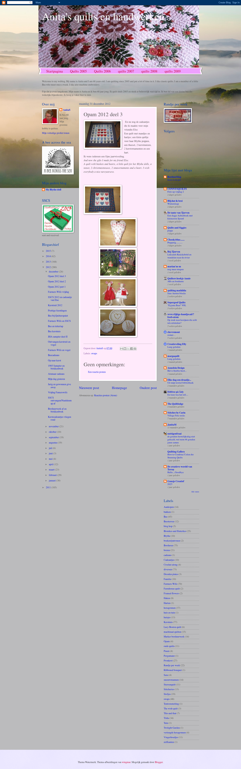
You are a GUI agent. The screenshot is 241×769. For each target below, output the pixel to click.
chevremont (173, 332)
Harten (167, 603)
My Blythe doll (53, 189)
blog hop (168, 526)
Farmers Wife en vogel (59, 350)
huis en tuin (169, 612)
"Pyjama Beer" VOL (176, 305)
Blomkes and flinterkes (175, 531)
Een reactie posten (97, 371)
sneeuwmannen (171, 679)
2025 (169, 484)
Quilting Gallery (176, 451)
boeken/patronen (172, 540)
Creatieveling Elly (176, 344)
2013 (48, 261)
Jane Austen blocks (176, 293)
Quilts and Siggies (176, 227)
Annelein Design (176, 368)
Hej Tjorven (173, 251)
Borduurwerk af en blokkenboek (57, 410)
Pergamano (169, 655)
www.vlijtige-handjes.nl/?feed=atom (180, 315)
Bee (165, 516)
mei (51, 458)
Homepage (119, 387)
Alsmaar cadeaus (56, 373)
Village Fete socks (176, 415)
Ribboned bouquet (173, 670)
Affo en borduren (175, 281)
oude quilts (169, 646)
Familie (167, 579)
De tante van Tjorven (178, 212)
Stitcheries (169, 689)
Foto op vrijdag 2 (175, 191)
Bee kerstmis (54, 331)
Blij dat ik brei (175, 201)
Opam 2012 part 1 (57, 286)
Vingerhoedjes (171, 737)
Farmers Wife (170, 583)
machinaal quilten (172, 631)
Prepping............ (174, 242)
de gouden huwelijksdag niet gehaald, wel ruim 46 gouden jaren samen (181, 439)
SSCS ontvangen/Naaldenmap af (60, 400)
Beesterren (169, 521)
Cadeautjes (169, 559)
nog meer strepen (175, 269)
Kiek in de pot (174, 179)
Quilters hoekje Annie (179, 278)
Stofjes (167, 694)
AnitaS (66, 110)
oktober (53, 431)
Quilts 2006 (102, 71)
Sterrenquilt (170, 684)
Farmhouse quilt (172, 588)
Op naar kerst (54, 360)
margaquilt (173, 356)
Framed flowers (171, 593)
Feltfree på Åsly (175, 392)
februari (53, 475)
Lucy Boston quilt (172, 627)
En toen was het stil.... (177, 394)
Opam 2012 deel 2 (57, 281)
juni (51, 453)
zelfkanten (169, 742)
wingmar (126, 762)
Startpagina (54, 71)
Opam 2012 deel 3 (57, 276)
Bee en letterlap (55, 326)
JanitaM (171, 424)
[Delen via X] (128, 348)
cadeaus (167, 555)
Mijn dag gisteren (56, 379)
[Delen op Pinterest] (135, 348)
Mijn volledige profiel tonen (55, 133)
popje (170, 230)
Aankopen (169, 507)
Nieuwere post (89, 387)
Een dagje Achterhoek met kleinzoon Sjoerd (180, 217)
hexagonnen (170, 607)
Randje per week (172, 665)
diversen (168, 569)
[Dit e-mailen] (121, 348)
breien (167, 550)
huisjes (167, 617)
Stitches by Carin (176, 412)
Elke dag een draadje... (179, 380)
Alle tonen (195, 491)
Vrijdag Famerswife (57, 392)
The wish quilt (171, 708)
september (54, 437)
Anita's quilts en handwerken (103, 16)
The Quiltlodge (175, 404)
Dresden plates (171, 574)
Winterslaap (173, 203)
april (51, 464)
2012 (48, 267)
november (54, 426)
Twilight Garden (172, 727)
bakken (167, 511)
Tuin (166, 723)
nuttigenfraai (174, 433)
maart (52, 469)
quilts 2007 (126, 71)
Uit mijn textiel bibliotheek (180, 382)
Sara (166, 675)
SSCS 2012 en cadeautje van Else (60, 298)
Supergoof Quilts (176, 302)
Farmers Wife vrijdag (58, 291)
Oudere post (148, 387)
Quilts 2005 (78, 71)
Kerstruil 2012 (55, 305)
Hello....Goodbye (175, 472)
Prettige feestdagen (57, 310)
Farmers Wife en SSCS (59, 321)
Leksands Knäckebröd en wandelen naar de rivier (179, 256)
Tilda (166, 718)
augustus (53, 442)
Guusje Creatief (175, 481)
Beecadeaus (53, 355)
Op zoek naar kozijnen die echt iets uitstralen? (182, 321)
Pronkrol (168, 660)
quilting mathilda (176, 290)
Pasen (166, 651)
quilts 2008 (149, 71)
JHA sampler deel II (58, 336)
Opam (167, 641)
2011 (48, 487)
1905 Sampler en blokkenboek (56, 367)
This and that (170, 713)
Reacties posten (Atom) (105, 395)
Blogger (159, 762)
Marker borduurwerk (174, 636)
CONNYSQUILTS (177, 189)
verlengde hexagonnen (175, 732)
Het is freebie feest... (176, 370)
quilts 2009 (173, 71)
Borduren (168, 545)
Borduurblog (174, 177)
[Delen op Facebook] (131, 348)
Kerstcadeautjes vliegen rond (59, 418)
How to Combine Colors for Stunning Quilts (180, 456)
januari (52, 480)
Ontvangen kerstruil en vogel (59, 343)
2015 (48, 251)
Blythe (167, 535)
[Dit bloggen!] (125, 348)
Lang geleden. (174, 358)
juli (51, 448)
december (54, 271)
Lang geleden (173, 346)
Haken (167, 598)
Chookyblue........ (176, 239)
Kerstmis (168, 622)
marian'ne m (174, 266)
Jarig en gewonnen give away (59, 385)
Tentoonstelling (171, 703)
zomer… (171, 334)
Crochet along (170, 564)
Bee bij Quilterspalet (58, 315)
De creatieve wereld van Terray (179, 468)
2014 (48, 256)
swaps (94, 353)
